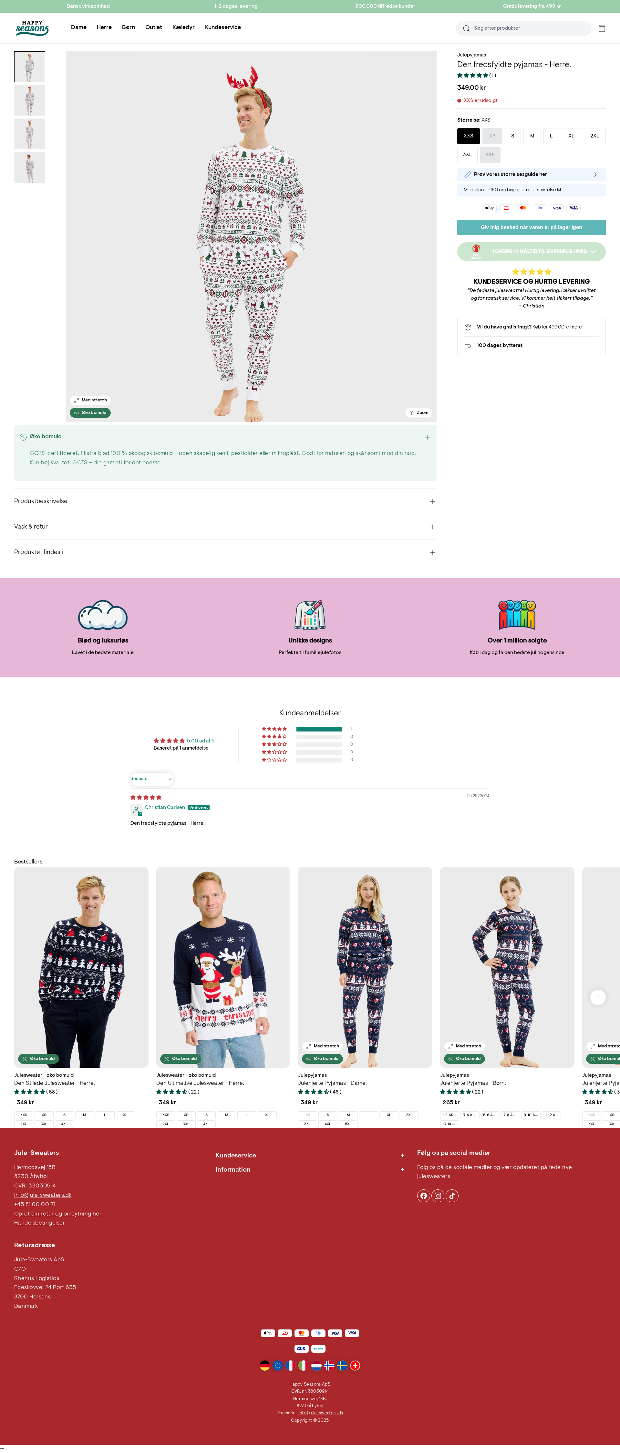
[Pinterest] (438, 1196)
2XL (23, 1124)
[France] (290, 1365)
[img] (145, 798)
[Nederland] (316, 1365)
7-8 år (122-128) (511, 1115)
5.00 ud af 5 (201, 741)
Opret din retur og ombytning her (57, 1214)
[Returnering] (531, 346)
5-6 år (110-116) (491, 1115)
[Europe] (278, 1365)
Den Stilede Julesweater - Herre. (54, 1083)
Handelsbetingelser (39, 1223)
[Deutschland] (265, 1365)
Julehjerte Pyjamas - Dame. (332, 1083)
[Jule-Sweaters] (32, 28)
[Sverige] (342, 1365)
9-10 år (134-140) (532, 1115)
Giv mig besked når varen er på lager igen (531, 227)
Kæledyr (183, 28)
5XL (348, 1124)
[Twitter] (452, 1196)
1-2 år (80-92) (450, 1115)
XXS (23, 1115)
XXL (591, 1124)
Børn (128, 28)
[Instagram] (424, 1196)
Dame (79, 28)
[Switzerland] (355, 1365)
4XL (64, 1124)
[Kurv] (602, 28)
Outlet (153, 28)
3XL (44, 1124)
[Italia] (303, 1365)
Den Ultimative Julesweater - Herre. (200, 1083)
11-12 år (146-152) (552, 1115)
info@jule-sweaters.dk (42, 1195)
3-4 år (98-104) (471, 1115)
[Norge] (329, 1365)
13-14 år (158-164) (450, 1124)
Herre (104, 28)
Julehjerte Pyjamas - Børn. (473, 1083)
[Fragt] (531, 327)
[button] (473, 75)
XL (125, 1115)
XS (44, 1115)
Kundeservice (223, 28)
